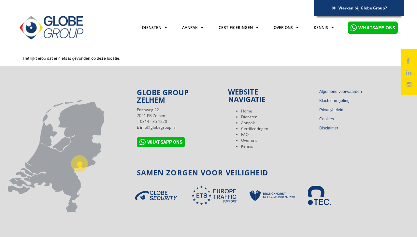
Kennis (321, 27)
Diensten (151, 27)
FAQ (245, 134)
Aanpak (190, 27)
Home (246, 111)
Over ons (283, 27)
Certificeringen (236, 27)
